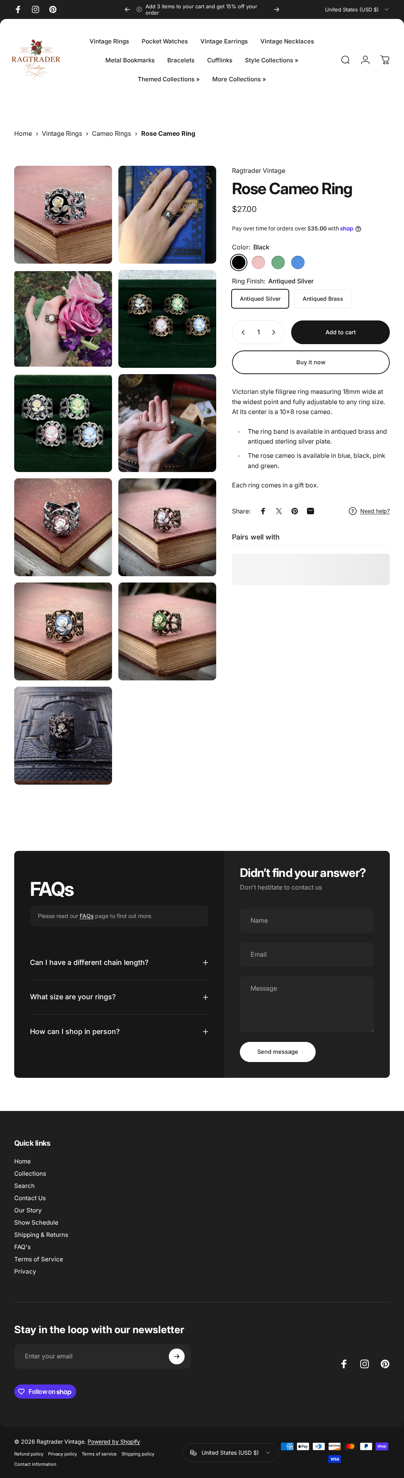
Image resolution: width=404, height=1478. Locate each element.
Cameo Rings (111, 133)
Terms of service (99, 1454)
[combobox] (357, 9)
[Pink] (258, 262)
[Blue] (298, 262)
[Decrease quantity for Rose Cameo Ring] (241, 332)
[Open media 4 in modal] (167, 319)
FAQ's (22, 1247)
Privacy (25, 1271)
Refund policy (28, 1454)
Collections (30, 1173)
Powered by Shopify (114, 1441)
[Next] (276, 9)
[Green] (278, 262)
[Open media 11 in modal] (63, 736)
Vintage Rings (62, 133)
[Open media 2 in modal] (167, 215)
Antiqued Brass (323, 298)
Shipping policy (138, 1454)
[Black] (238, 262)
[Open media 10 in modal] (167, 631)
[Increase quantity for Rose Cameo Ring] (275, 332)
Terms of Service (38, 1259)
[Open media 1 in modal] (63, 215)
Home (23, 133)
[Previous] (127, 9)
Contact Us (30, 1198)
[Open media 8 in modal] (167, 527)
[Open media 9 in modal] (63, 631)
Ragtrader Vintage (258, 170)
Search (24, 1186)
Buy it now (310, 362)
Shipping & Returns (41, 1234)
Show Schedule (36, 1222)
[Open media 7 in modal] (63, 527)
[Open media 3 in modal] (63, 319)
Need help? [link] (375, 511)
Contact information (35, 1464)
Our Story (28, 1210)
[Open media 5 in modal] (63, 423)
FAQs (87, 915)
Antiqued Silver (260, 298)
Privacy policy (62, 1454)
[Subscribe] (177, 1356)
